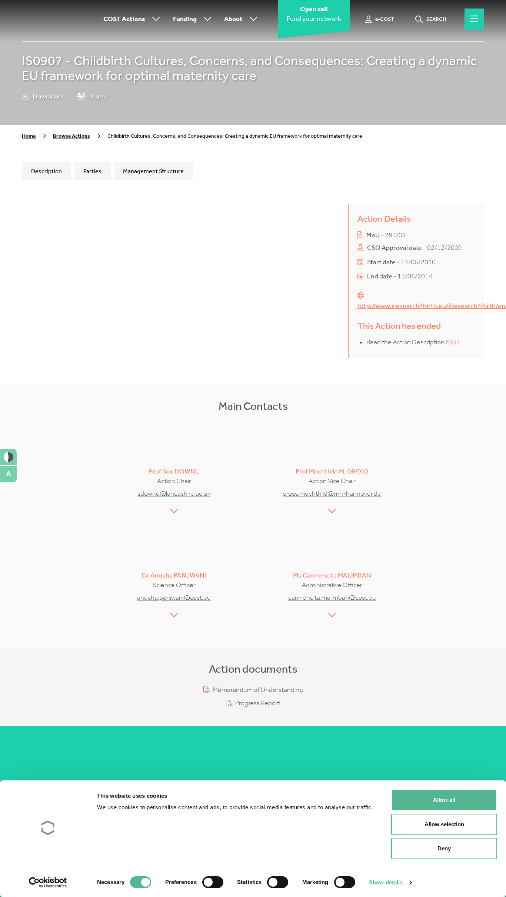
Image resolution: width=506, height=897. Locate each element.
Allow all (444, 800)
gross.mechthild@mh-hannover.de (332, 494)
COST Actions (124, 19)
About (233, 19)
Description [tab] (46, 171)
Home (29, 136)
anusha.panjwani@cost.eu (174, 598)
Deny (444, 848)
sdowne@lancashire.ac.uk (173, 494)
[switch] (212, 882)
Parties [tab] (92, 171)
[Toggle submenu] (154, 19)
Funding (185, 19)
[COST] (59, 19)
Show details (386, 882)
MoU (452, 342)
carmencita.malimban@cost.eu (332, 598)
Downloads (48, 96)
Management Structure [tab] (153, 171)
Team (96, 96)
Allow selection (444, 824)
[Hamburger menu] (474, 19)
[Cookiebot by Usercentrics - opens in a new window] (48, 882)
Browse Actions (71, 136)
